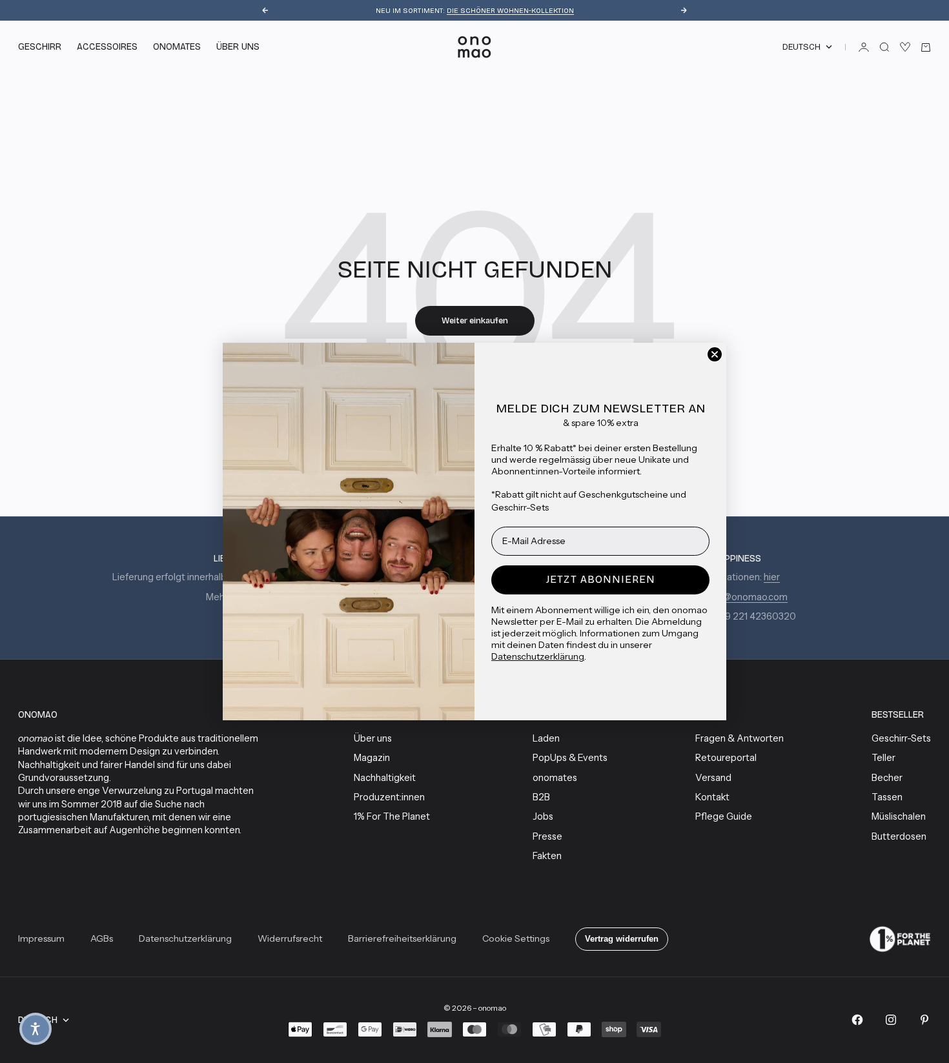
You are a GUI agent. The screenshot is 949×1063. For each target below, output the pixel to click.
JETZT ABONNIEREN (600, 579)
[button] (35, 1029)
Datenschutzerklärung (537, 656)
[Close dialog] (714, 354)
